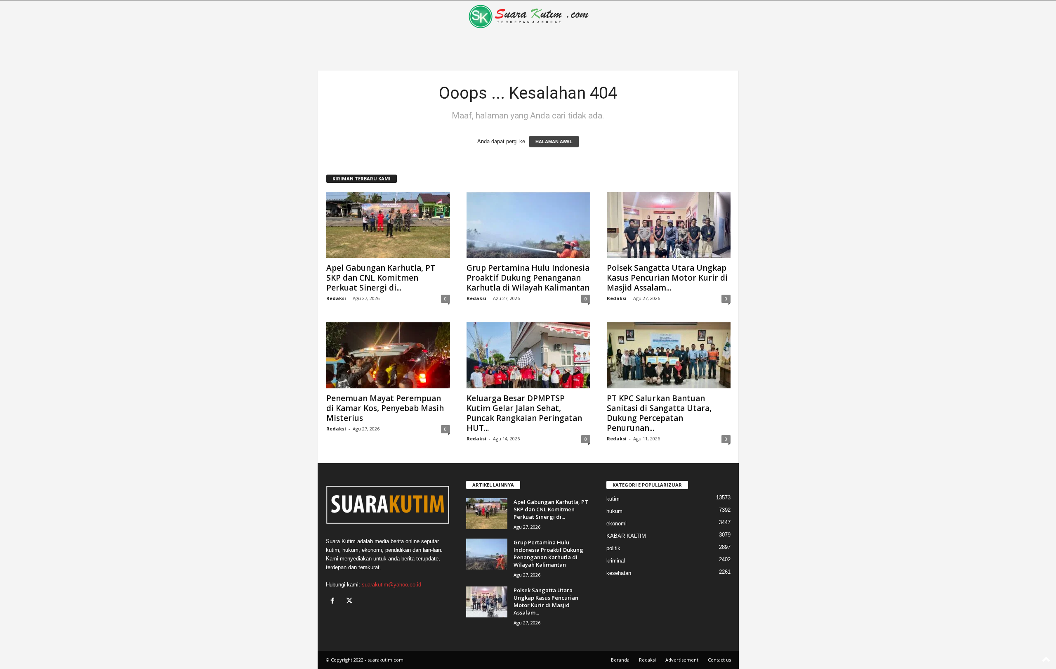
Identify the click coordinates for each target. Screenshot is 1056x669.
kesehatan (618, 573)
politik (613, 548)
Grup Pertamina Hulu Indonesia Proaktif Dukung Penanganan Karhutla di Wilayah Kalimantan (528, 277)
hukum (614, 511)
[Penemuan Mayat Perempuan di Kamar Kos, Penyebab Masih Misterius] (388, 355)
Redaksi (336, 298)
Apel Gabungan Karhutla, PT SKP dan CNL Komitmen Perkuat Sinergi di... (380, 277)
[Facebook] (334, 601)
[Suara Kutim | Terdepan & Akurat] (528, 16)
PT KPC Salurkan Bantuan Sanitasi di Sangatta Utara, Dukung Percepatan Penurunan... (659, 413)
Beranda (620, 660)
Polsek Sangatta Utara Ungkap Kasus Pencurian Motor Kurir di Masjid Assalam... (667, 277)
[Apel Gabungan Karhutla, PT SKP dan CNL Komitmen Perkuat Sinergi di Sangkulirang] (388, 225)
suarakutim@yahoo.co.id (391, 585)
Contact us (719, 660)
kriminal (615, 561)
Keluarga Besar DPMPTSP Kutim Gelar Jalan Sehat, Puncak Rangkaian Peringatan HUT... (524, 413)
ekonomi (616, 523)
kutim (613, 499)
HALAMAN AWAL (554, 141)
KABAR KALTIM (626, 536)
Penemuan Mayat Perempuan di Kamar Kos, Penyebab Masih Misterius (385, 408)
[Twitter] (350, 601)
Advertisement (681, 660)
